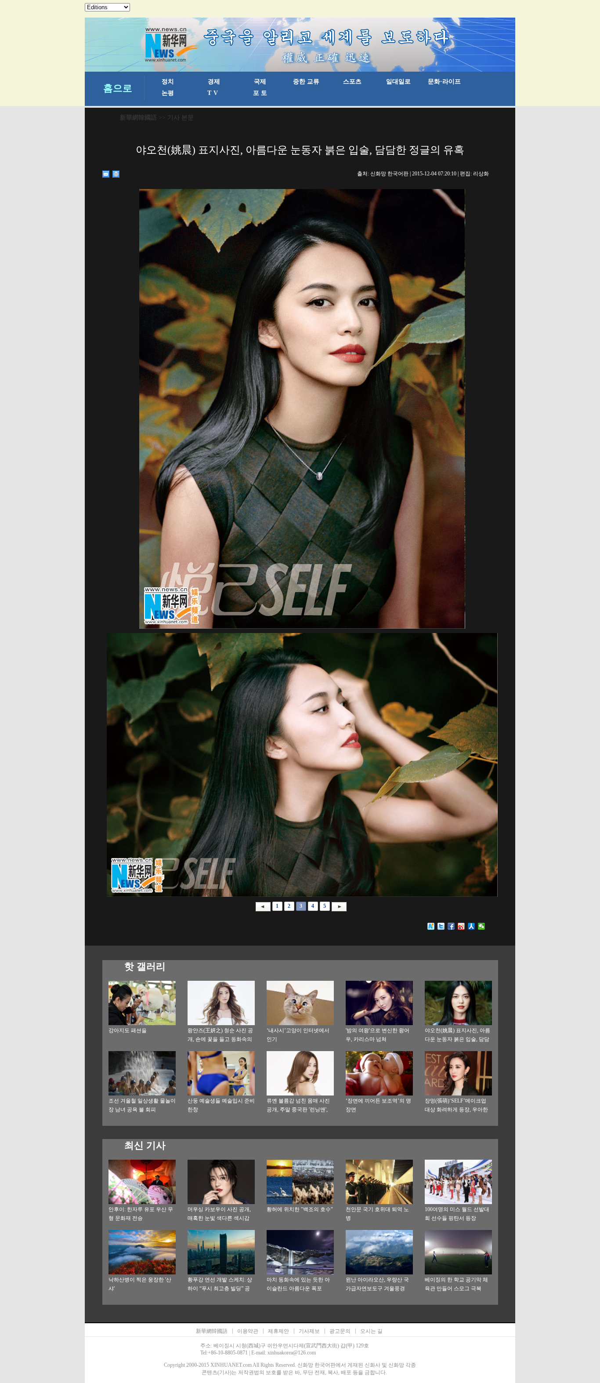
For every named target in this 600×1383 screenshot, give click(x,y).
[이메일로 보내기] (106, 174)
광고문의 (340, 1331)
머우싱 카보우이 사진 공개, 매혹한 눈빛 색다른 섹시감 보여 (219, 1218)
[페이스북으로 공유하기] (451, 926)
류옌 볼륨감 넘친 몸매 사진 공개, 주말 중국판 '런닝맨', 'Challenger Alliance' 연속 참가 (300, 1109)
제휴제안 (278, 1331)
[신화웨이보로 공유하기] (431, 926)
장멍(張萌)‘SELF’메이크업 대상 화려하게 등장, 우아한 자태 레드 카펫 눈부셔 (456, 1109)
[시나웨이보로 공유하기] (461, 926)
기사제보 (309, 1331)
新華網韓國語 (138, 117)
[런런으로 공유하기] (471, 926)
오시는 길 (371, 1331)
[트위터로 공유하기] (441, 926)
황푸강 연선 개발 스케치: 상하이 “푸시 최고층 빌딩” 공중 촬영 (220, 1288)
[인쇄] (116, 174)
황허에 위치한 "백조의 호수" (300, 1209)
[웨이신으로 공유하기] (481, 926)
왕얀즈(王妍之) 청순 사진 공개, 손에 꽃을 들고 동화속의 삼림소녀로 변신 (220, 1039)
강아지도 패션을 (127, 1030)
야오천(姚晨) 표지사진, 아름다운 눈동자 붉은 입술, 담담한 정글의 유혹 (457, 1039)
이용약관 (247, 1331)
